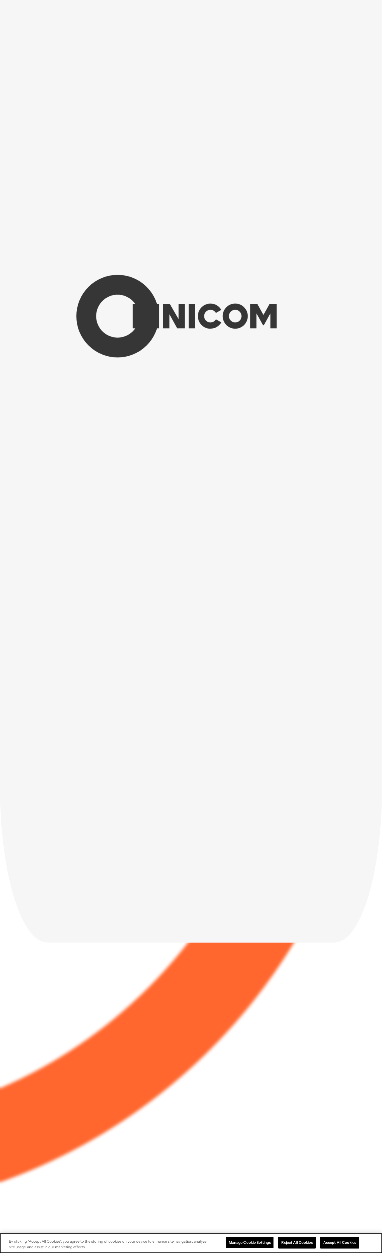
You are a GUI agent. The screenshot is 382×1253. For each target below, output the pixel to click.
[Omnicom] (35, 12)
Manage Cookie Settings (250, 1242)
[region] (191, 1243)
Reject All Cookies (296, 1242)
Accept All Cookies (339, 1242)
